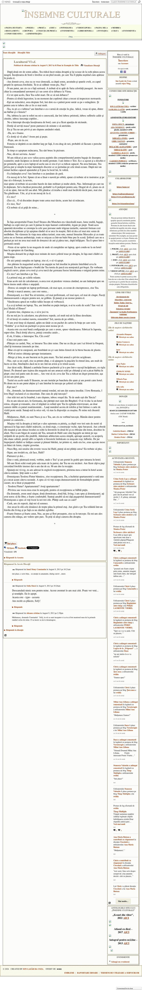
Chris (115, 557)
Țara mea (117, 671)
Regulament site (122, 296)
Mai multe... (123, 901)
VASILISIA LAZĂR (116, 109)
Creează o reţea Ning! (21, 2)
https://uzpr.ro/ (123, 186)
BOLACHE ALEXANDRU (120, 146)
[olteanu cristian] (7, 67)
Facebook (22, 548)
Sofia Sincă (31, 585)
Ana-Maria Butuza (121, 836)
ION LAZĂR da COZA (119, 106)
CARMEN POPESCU (118, 161)
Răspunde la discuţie (13, 629)
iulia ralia (120, 386)
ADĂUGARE (124, 251)
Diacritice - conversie (123, 299)
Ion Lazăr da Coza (123, 80)
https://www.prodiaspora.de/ (123, 196)
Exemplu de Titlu (71, 65)
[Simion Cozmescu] (111, 345)
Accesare (124, 63)
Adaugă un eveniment (120, 961)
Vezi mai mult (119, 545)
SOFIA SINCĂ (118, 124)
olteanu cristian (30, 65)
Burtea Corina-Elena (119, 434)
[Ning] (6, 2)
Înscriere (95, 2)
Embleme (69, 972)
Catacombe (118, 562)
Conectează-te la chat (125, 988)
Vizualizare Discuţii (91, 65)
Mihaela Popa (121, 379)
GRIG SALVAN (118, 141)
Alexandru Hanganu (124, 334)
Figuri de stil (123, 305)
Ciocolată (124, 841)
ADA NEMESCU (118, 127)
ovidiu (116, 565)
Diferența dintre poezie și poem (123, 317)
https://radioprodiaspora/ (123, 193)
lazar (118, 349)
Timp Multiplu (123, 793)
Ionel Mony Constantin (36, 569)
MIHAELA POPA (119, 138)
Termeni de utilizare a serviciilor (120, 972)
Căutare (139, 2)
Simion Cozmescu (123, 342)
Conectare (105, 2)
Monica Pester (119, 437)
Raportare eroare (87, 972)
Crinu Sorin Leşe (120, 478)
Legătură (13, 569)
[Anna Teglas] (111, 367)
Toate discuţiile (9, 52)
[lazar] (111, 353)
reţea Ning (126, 83)
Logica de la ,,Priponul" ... (124, 648)
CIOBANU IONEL (123, 371)
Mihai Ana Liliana (121, 701)
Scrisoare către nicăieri (127, 466)
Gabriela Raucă (119, 431)
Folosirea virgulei (123, 308)
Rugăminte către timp (122, 622)
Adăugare (102, 53)
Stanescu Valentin (120, 765)
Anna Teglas (120, 363)
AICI (126, 248)
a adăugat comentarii (127, 557)
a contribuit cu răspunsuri (123, 838)
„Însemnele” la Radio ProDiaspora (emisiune (123, 313)
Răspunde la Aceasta (13, 557)
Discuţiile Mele (24, 52)
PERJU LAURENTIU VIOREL (123, 607)
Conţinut (5, 635)
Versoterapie (132, 706)
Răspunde (17, 579)
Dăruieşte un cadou (126, 337)
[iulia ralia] (111, 390)
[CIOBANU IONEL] (111, 375)
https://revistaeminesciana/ (123, 203)
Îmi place (11, 543)
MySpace (10, 548)
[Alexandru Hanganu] (111, 338)
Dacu (126, 650)
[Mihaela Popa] (111, 383)
